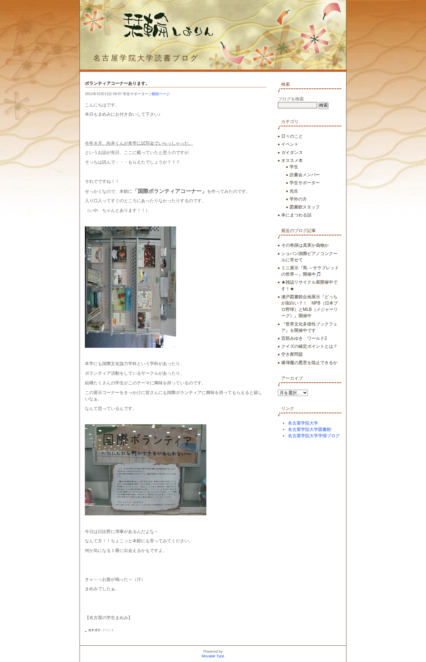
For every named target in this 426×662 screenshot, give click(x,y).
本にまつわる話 (296, 214)
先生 (294, 191)
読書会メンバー (305, 174)
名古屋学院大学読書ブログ (146, 58)
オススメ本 (292, 160)
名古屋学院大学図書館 (309, 429)
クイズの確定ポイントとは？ (309, 346)
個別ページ (160, 94)
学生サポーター (305, 182)
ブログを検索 (291, 98)
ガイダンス (292, 152)
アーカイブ (292, 378)
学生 (294, 166)
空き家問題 (292, 354)
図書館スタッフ (305, 206)
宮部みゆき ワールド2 (304, 338)
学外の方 (298, 199)
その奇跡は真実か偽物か (305, 245)
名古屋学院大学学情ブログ (314, 435)
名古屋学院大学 (303, 423)
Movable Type (213, 656)
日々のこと (292, 136)
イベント (108, 630)
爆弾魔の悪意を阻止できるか (309, 362)
